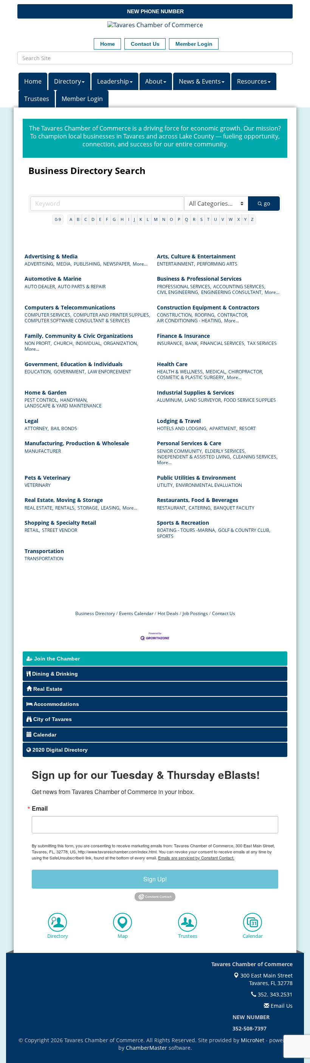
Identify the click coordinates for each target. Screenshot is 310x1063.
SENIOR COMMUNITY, (180, 451)
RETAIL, (32, 530)
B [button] (78, 219)
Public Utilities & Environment (196, 477)
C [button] (85, 219)
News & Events (200, 81)
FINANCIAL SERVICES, (222, 343)
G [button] (114, 219)
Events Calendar (136, 613)
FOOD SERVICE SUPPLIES (250, 400)
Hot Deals (168, 613)
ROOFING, (205, 315)
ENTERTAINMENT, (176, 264)
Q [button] (186, 219)
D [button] (93, 219)
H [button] (122, 219)
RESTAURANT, (172, 508)
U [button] (215, 219)
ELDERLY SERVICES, (225, 451)
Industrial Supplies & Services (195, 392)
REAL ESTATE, (39, 508)
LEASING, (111, 508)
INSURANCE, (170, 343)
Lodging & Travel (179, 421)
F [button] (107, 219)
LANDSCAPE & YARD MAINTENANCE (63, 406)
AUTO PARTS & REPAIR (81, 286)
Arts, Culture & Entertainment (196, 256)
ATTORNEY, (37, 428)
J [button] (134, 219)
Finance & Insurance (183, 336)
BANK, (191, 343)
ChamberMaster (146, 1047)
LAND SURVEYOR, (203, 400)
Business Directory (95, 613)
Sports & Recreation (183, 522)
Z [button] (252, 219)
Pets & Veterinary (47, 477)
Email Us (281, 1005)
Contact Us (223, 613)
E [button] (100, 219)
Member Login (82, 99)
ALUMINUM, (170, 400)
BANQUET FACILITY (234, 508)
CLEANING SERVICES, (255, 457)
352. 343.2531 (274, 994)
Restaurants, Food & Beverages (197, 500)
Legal (31, 421)
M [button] (156, 219)
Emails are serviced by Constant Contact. (196, 858)
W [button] (230, 219)
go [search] (267, 203)
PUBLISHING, (87, 264)
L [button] (148, 219)
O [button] (171, 219)
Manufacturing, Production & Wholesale (77, 443)
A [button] (71, 219)
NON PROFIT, (38, 343)
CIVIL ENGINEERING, (178, 292)
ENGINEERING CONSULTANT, (232, 292)
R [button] (194, 219)
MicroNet (252, 1040)
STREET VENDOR (59, 530)
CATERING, (200, 508)
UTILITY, (165, 485)
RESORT (247, 428)
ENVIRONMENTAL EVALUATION (209, 485)
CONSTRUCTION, (175, 315)
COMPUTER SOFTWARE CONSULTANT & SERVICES (77, 320)
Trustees (36, 99)
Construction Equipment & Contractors (208, 307)
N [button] (163, 219)
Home (33, 81)
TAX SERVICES (262, 343)
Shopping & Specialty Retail (60, 522)
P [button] (179, 219)
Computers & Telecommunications (70, 307)
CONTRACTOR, (232, 315)
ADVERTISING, (39, 264)
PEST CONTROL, (41, 400)
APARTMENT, (223, 428)
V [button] (223, 219)
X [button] (238, 219)
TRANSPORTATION (44, 558)
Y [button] (245, 219)
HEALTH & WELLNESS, (180, 372)
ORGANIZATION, (121, 343)
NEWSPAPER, (117, 264)
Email (40, 808)
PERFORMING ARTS (217, 264)
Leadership (113, 81)
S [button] (201, 219)
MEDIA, (64, 264)
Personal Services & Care (189, 443)
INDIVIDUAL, (89, 343)
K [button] (141, 219)
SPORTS (165, 536)
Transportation (44, 551)
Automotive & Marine (53, 278)
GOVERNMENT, (70, 372)
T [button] (208, 219)
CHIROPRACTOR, (245, 372)
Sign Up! (155, 879)
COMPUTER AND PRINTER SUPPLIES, (111, 315)
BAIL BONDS (64, 428)
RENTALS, (65, 508)
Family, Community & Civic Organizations (79, 336)
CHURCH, (64, 343)
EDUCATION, (38, 372)
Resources (252, 81)
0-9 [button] (58, 219)
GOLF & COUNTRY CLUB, (244, 530)
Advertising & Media (51, 256)
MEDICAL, (216, 372)
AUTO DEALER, (40, 286)
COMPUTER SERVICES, (48, 315)
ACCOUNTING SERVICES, (239, 286)
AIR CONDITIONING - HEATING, (189, 320)
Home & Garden (46, 392)
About (154, 81)
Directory (67, 81)
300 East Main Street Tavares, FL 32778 (266, 979)
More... (140, 264)
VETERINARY (38, 485)
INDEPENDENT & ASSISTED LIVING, (194, 457)
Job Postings (195, 613)
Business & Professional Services (199, 278)
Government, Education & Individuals (73, 364)
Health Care (172, 364)
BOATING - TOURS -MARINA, (186, 530)
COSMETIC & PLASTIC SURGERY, (191, 377)
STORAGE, (88, 508)
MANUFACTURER (43, 451)
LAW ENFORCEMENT (109, 372)
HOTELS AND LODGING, (182, 428)
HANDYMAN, (74, 400)
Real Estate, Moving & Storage (64, 500)
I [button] (128, 219)
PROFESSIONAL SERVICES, (184, 286)
